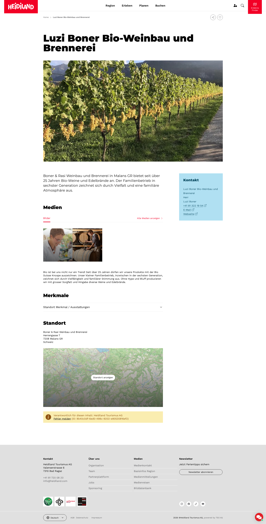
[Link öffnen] (181, 503)
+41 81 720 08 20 (53, 477)
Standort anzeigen (103, 377)
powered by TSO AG (213, 518)
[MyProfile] (235, 5)
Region (110, 5)
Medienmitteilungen (146, 476)
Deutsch (55, 518)
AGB (72, 518)
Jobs (91, 482)
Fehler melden (62, 418)
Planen (143, 5)
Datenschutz (82, 518)
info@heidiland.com (55, 480)
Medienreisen (142, 482)
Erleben (127, 5)
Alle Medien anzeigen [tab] (148, 218)
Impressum (96, 518)
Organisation (96, 465)
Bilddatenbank (142, 488)
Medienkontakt (143, 465)
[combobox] (55, 517)
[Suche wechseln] (242, 5)
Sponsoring (95, 488)
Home (46, 17)
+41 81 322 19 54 (193, 205)
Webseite (188, 213)
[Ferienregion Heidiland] (21, 6)
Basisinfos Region (144, 471)
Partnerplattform (99, 476)
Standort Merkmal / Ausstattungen (66, 307)
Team (92, 471)
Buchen (160, 5)
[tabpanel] (103, 245)
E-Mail (187, 209)
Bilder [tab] (46, 218)
